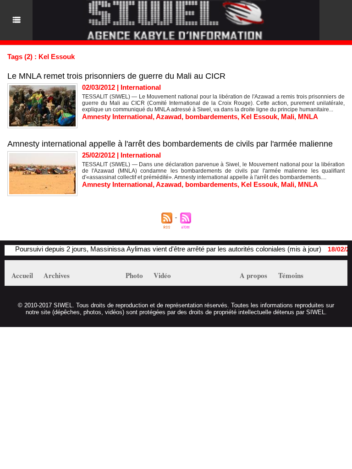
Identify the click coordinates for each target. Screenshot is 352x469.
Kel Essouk (259, 116)
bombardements (211, 116)
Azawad (169, 116)
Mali (287, 116)
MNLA (308, 116)
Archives (57, 275)
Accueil (22, 275)
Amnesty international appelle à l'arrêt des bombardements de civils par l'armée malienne (170, 143)
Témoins (290, 275)
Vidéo (162, 275)
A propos (253, 275)
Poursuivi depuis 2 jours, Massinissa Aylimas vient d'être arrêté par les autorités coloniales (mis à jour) (162, 249)
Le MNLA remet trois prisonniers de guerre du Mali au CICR (116, 76)
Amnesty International (117, 116)
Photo (134, 275)
